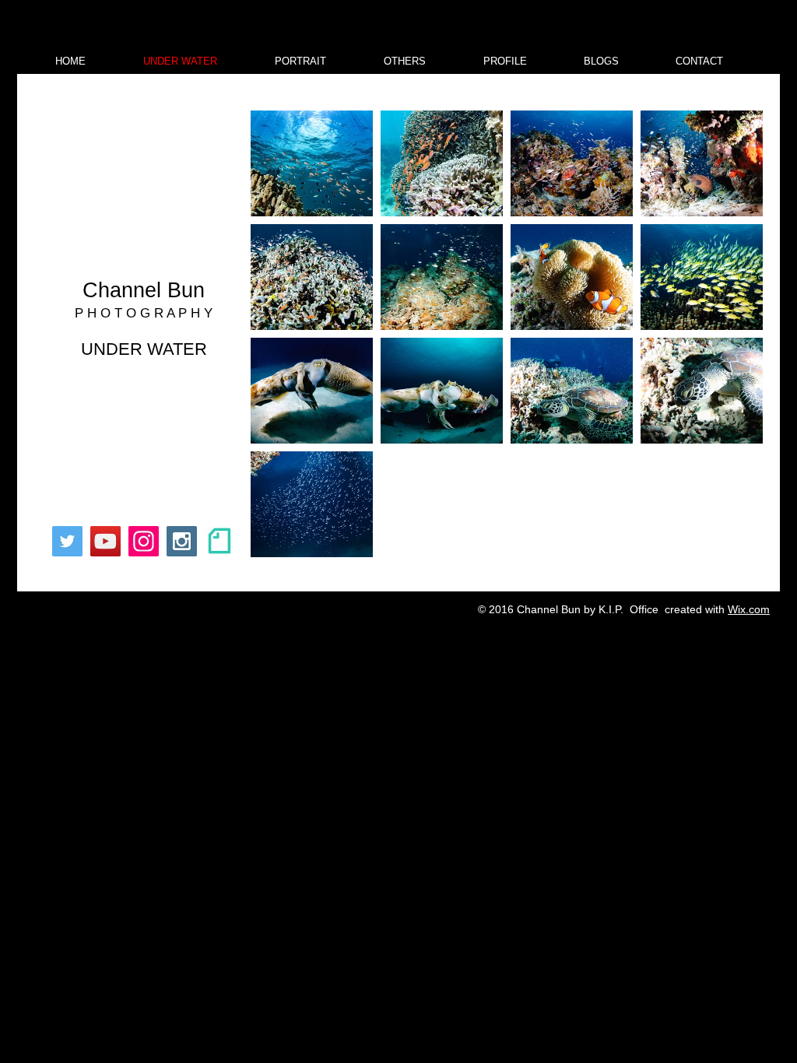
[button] (601, 61)
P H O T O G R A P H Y (143, 313)
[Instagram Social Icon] (182, 541)
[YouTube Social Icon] (105, 541)
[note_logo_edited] (220, 541)
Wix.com (749, 609)
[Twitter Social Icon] (67, 541)
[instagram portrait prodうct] (143, 541)
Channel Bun (144, 290)
